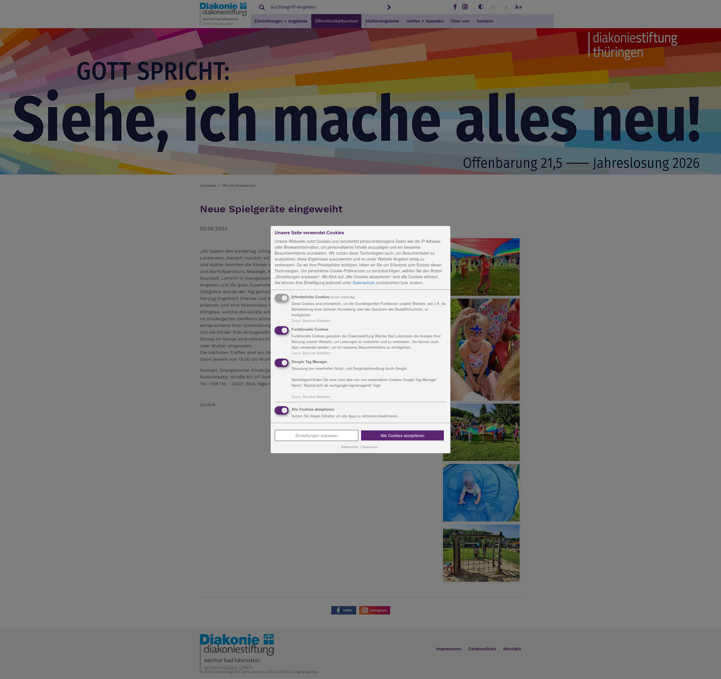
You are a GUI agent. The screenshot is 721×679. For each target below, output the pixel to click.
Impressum (370, 447)
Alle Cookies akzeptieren (402, 435)
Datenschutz (364, 282)
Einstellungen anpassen (316, 435)
